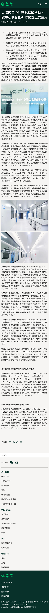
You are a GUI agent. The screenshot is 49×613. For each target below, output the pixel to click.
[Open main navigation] (46, 4)
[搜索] (39, 4)
